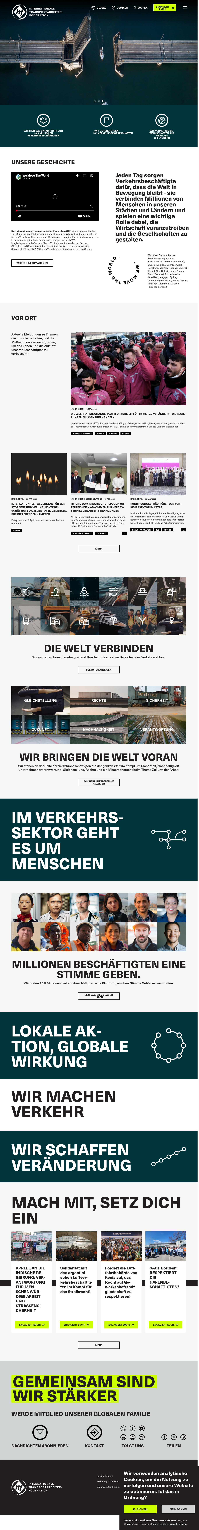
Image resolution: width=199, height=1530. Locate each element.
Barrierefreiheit (105, 1476)
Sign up (40, 1434)
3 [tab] (102, 101)
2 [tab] (99, 101)
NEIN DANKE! (178, 1509)
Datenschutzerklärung (108, 1486)
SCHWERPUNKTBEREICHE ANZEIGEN (99, 782)
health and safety (82, 533)
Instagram (132, 1437)
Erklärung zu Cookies (108, 1481)
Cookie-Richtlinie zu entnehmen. (168, 1524)
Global (125, 433)
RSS (142, 1437)
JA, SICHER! (140, 1509)
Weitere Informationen (31, 93)
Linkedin (123, 1437)
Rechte (167, 530)
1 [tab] (95, 101)
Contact (94, 1434)
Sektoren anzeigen (98, 669)
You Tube (142, 1428)
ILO (157, 530)
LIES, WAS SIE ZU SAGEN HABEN (99, 996)
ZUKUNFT (113, 433)
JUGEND (100, 433)
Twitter (123, 1428)
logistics (101, 533)
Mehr (98, 548)
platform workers (82, 433)
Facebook (132, 1428)
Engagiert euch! (162, 7)
